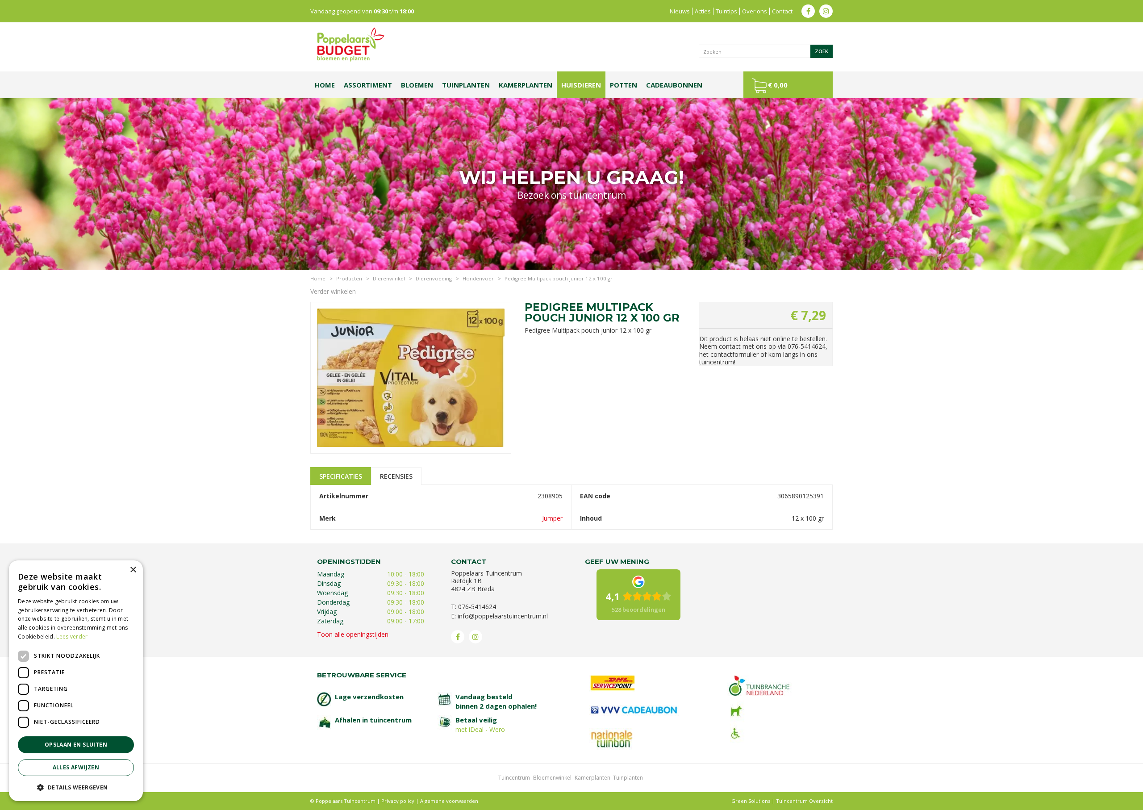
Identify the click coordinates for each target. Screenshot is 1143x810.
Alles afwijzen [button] (76, 767)
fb (808, 11)
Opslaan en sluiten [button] (76, 744)
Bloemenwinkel (552, 777)
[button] (76, 787)
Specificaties (340, 476)
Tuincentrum (514, 777)
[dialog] (76, 680)
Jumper (552, 518)
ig (826, 11)
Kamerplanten (592, 777)
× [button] (132, 570)
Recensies (396, 476)
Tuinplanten (628, 777)
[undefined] (411, 376)
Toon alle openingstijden (352, 634)
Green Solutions (750, 800)
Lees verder (72, 636)
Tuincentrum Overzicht (804, 800)
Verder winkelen (333, 291)
